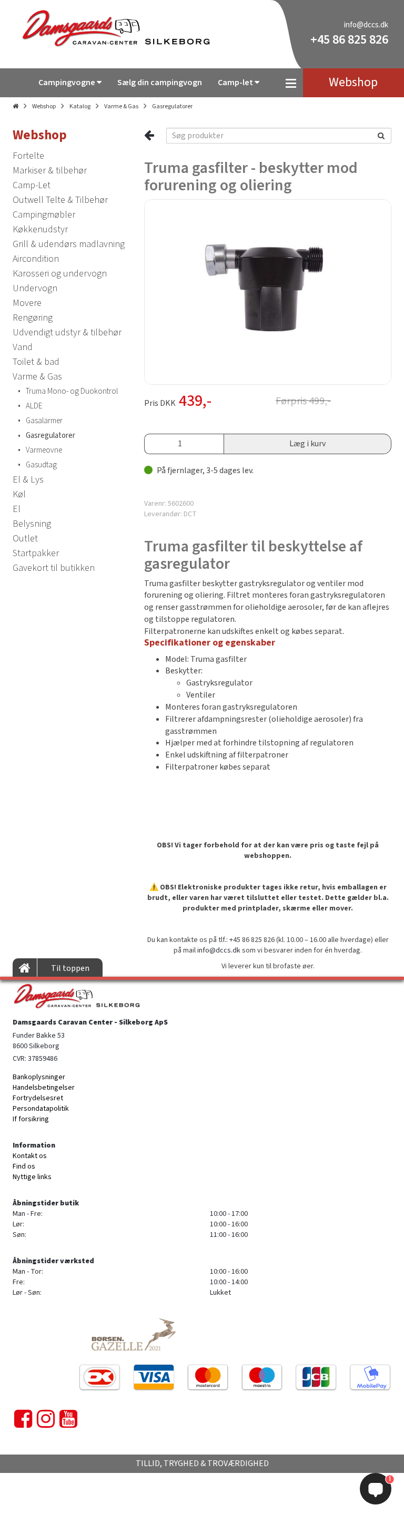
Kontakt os (30, 1156)
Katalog (79, 106)
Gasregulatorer (172, 106)
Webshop (44, 106)
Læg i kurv (307, 443)
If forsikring (31, 1119)
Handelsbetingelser (44, 1087)
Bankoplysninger (39, 1077)
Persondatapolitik (41, 1108)
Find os (24, 1166)
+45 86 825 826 (349, 39)
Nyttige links (32, 1177)
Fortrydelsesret (38, 1098)
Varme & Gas (121, 106)
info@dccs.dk (366, 24)
